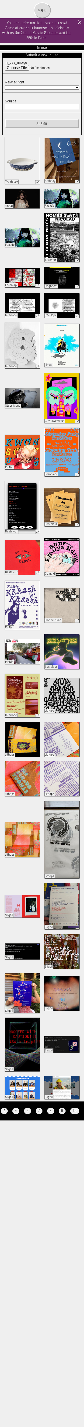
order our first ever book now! (44, 23)
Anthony (50, 181)
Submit (41, 124)
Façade (49, 205)
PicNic (9, 467)
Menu (42, 11)
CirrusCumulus (54, 421)
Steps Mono (13, 405)
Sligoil (9, 915)
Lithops (49, 710)
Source (10, 101)
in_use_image (16, 62)
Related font (14, 82)
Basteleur (11, 531)
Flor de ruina (53, 620)
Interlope (11, 315)
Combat (50, 573)
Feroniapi (11, 285)
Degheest (51, 286)
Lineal (9, 206)
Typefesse (11, 181)
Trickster (50, 260)
